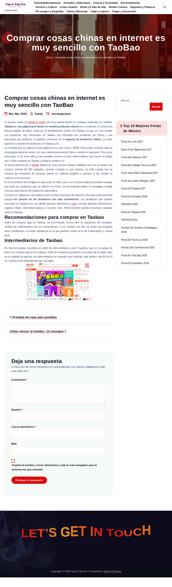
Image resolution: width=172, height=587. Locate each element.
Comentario (19, 379)
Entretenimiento (130, 2)
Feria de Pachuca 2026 (134, 239)
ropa (73, 203)
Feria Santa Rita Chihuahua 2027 (139, 172)
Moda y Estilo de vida (93, 7)
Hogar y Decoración (124, 11)
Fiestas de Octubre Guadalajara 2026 (139, 229)
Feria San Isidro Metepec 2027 (138, 180)
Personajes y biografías (50, 11)
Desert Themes (112, 571)
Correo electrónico (23, 426)
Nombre (17, 409)
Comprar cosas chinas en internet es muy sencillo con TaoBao (91, 57)
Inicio (49, 57)
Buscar (125, 100)
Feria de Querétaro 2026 (135, 263)
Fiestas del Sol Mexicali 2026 (137, 247)
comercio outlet (36, 122)
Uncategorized (61, 113)
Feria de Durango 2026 (134, 196)
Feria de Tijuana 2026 (133, 212)
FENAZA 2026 (129, 219)
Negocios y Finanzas (142, 7)
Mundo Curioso (118, 7)
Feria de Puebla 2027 (133, 188)
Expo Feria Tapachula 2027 (136, 149)
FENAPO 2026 (129, 204)
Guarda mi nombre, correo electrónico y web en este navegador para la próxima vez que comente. (54, 467)
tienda (35, 165)
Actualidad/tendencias (47, 2)
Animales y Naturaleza (76, 2)
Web (14, 443)
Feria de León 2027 (132, 141)
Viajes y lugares (100, 11)
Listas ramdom (68, 7)
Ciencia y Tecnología (105, 2)
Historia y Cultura (46, 7)
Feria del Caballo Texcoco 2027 (139, 165)
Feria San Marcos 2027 (134, 157)
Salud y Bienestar (77, 11)
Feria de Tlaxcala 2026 (134, 255)
